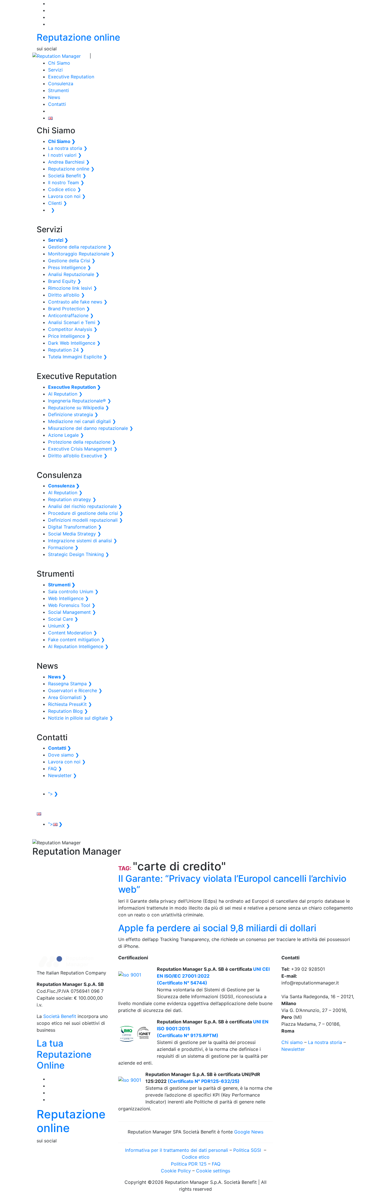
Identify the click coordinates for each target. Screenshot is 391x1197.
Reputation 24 (66, 350)
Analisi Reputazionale (73, 274)
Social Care (63, 619)
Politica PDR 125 (189, 1164)
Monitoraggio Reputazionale (81, 254)
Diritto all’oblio (66, 295)
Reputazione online (78, 37)
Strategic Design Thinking (78, 554)
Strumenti (58, 90)
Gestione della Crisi (71, 260)
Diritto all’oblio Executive (77, 455)
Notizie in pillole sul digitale (80, 718)
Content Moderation (72, 633)
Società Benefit (67, 175)
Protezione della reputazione (82, 442)
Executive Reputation (71, 77)
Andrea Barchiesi (69, 162)
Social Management (72, 612)
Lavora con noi (67, 196)
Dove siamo (63, 755)
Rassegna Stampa (70, 683)
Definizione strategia (73, 414)
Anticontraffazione (71, 315)
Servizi (55, 70)
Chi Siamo (59, 63)
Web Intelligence (68, 598)
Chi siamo (292, 1042)
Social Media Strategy (74, 534)
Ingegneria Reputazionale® (79, 401)
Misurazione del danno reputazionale (90, 428)
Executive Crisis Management (82, 449)
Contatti (57, 104)
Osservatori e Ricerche (75, 690)
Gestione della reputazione (79, 247)
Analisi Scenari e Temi (74, 322)
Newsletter (62, 775)
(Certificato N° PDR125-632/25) (203, 1081)
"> (53, 794)
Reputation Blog (68, 711)
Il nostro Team (66, 182)
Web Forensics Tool (71, 605)
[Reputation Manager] (56, 55)
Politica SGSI (247, 1150)
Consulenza (60, 83)
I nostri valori (65, 155)
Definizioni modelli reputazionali (85, 520)
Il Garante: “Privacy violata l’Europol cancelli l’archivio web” (232, 884)
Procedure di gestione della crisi (85, 513)
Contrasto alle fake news (77, 302)
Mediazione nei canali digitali (82, 421)
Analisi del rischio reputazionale (85, 506)
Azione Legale (66, 435)
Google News (248, 1132)
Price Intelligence (69, 336)
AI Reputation (65, 394)
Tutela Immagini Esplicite (77, 357)
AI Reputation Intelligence (78, 646)
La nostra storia (67, 148)
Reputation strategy (72, 499)
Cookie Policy (176, 1171)
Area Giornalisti (67, 697)
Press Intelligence (69, 267)
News (54, 97)
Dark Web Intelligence (74, 343)
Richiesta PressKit (70, 704)
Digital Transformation (75, 527)
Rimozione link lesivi (72, 288)
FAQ (55, 768)
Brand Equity (64, 281)
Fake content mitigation (76, 639)
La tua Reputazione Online (64, 1054)
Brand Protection (69, 308)
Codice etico (64, 189)
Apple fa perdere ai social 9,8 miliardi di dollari (217, 928)
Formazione (63, 547)
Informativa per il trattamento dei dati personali (176, 1150)
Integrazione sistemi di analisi (82, 540)
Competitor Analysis (72, 329)
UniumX (59, 626)
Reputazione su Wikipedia (78, 407)
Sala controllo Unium (73, 591)
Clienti (57, 203)
